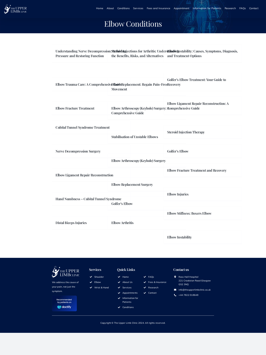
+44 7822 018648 (188, 295)
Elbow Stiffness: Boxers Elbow (189, 213)
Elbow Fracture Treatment (75, 108)
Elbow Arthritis (122, 222)
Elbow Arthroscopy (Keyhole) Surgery (138, 160)
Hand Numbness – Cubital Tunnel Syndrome (88, 199)
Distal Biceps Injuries (71, 222)
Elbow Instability (179, 237)
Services (126, 287)
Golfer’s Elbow (122, 203)
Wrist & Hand (101, 287)
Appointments (130, 292)
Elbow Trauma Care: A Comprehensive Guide (89, 84)
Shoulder (99, 276)
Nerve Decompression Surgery (78, 151)
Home (125, 276)
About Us (127, 282)
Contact (152, 292)
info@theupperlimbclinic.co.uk (195, 289)
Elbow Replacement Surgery (132, 184)
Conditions (128, 307)
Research (153, 287)
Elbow (97, 282)
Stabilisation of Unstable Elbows (134, 136)
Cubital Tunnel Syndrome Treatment (83, 127)
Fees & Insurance (157, 282)
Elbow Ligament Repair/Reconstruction (84, 175)
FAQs (151, 276)
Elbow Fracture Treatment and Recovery (197, 170)
